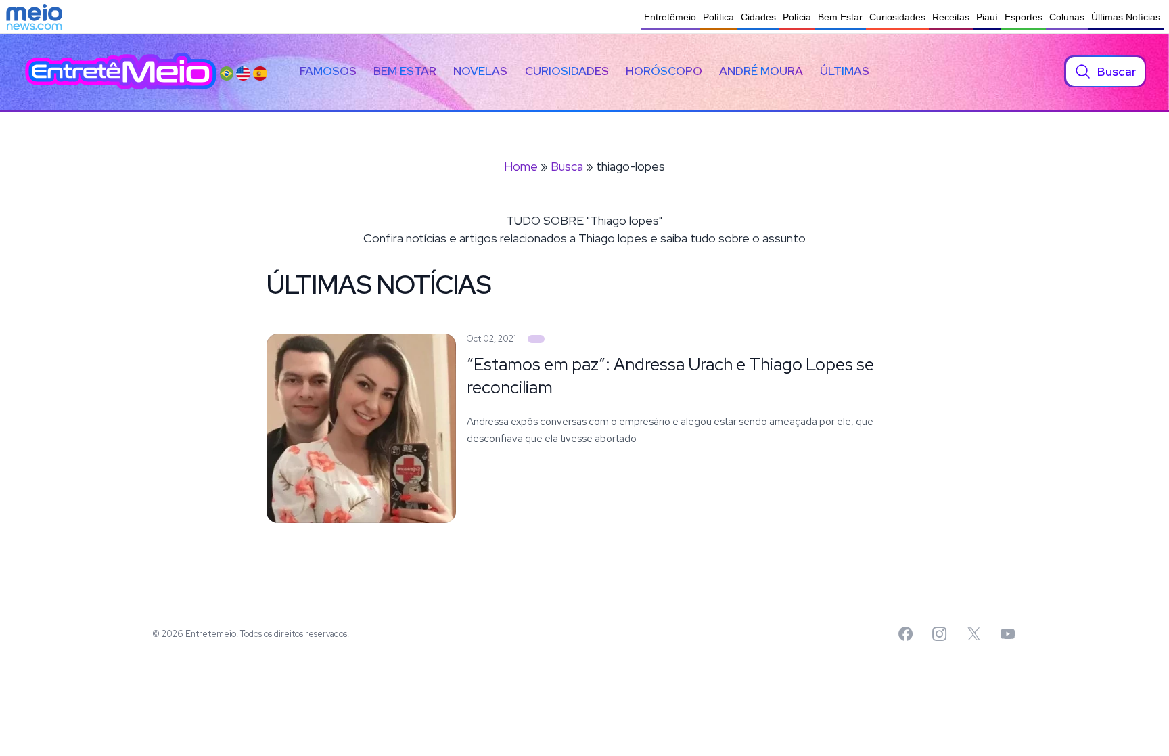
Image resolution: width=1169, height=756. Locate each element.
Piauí (987, 17)
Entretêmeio (670, 17)
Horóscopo (664, 71)
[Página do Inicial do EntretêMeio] (121, 71)
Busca (567, 166)
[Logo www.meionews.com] (34, 16)
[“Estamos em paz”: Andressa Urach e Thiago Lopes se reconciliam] (536, 339)
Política (718, 17)
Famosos (328, 71)
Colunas (1066, 17)
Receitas (950, 17)
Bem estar (404, 71)
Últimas (844, 71)
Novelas (480, 71)
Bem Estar (840, 17)
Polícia (797, 17)
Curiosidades (897, 17)
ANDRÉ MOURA (761, 71)
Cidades (758, 17)
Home (521, 166)
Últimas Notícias (1125, 17)
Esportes (1023, 17)
